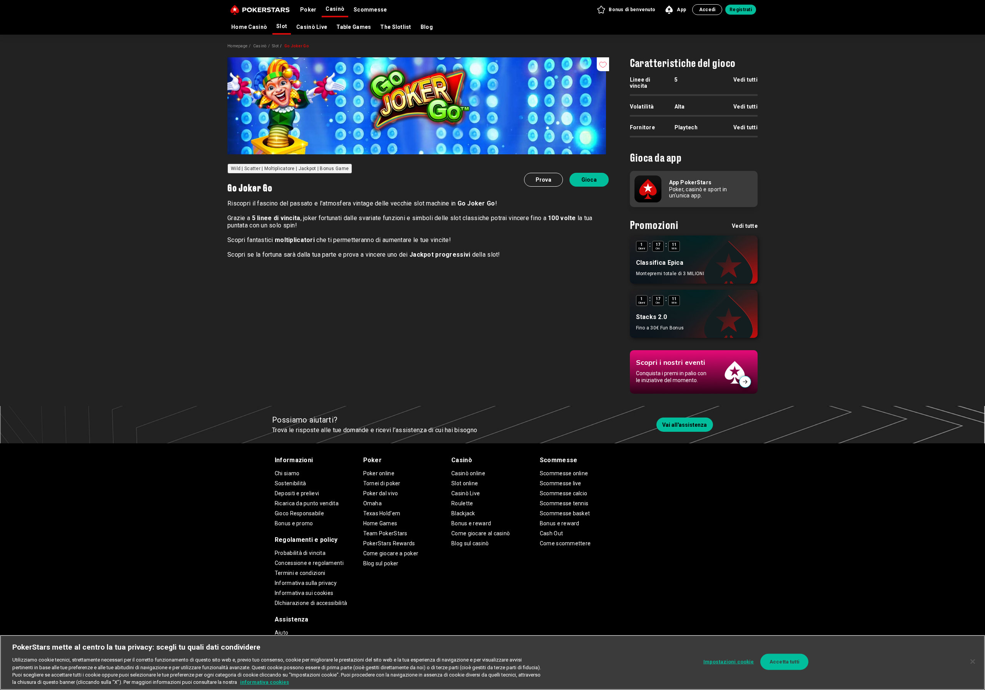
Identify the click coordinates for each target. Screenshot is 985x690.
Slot (281, 26)
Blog (427, 27)
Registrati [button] (741, 9)
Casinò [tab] (335, 9)
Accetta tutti (785, 662)
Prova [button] (543, 180)
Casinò (260, 46)
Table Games (353, 27)
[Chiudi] (972, 661)
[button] (625, 9)
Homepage (237, 46)
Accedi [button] (707, 9)
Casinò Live (311, 27)
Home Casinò (249, 27)
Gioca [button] (589, 180)
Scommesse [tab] (370, 10)
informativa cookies (264, 682)
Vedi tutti (745, 80)
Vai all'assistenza (684, 425)
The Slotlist (395, 27)
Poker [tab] (308, 10)
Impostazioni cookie (728, 662)
